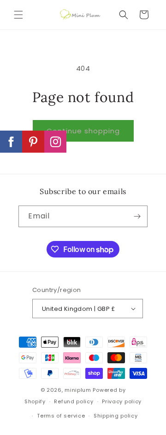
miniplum (78, 390)
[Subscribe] (137, 216)
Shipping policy (116, 415)
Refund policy (73, 401)
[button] (18, 15)
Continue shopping (83, 131)
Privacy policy (122, 401)
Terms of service (61, 415)
